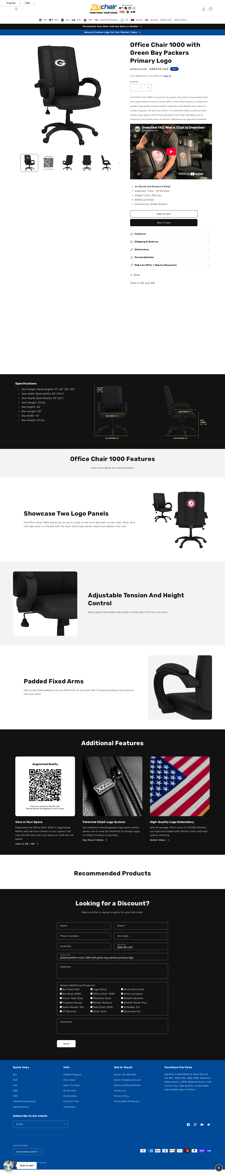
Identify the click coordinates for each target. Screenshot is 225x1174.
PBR (15, 1096)
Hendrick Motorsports (24, 1101)
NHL (15, 1085)
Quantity (134, 82)
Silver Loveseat (133, 993)
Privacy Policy (121, 1096)
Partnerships (70, 1096)
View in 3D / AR (24, 843)
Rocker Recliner (102, 1002)
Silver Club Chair (134, 989)
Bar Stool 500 (71, 989)
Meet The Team (72, 1085)
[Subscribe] (64, 1124)
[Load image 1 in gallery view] (29, 163)
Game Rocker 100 (73, 1007)
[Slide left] (16, 162)
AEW (15, 1090)
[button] (16, 9)
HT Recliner (70, 1011)
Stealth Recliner (134, 998)
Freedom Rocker (72, 1002)
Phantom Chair (102, 998)
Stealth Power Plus (135, 1002)
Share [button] (137, 275)
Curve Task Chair (73, 998)
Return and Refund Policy (127, 1085)
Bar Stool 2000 (72, 993)
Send (66, 1043)
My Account (70, 1090)
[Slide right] (119, 162)
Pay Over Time (71, 1101)
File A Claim (70, 1080)
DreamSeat (69, 1107)
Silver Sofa (100, 1011)
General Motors (21, 1107)
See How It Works (93, 840)
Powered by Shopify (38, 1163)
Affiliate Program (72, 1074)
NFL (15, 1074)
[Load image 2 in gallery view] (48, 163)
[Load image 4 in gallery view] (87, 163)
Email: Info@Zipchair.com (127, 1080)
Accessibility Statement (126, 1101)
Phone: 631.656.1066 (125, 1074)
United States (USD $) (26, 1152)
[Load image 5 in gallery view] (106, 163)
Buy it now (163, 222)
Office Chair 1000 (104, 993)
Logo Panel (100, 989)
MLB (15, 1080)
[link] (112, 411)
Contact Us (120, 1090)
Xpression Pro (132, 1011)
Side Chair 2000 (103, 1007)
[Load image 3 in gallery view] (68, 163)
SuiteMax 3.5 (132, 1007)
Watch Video (157, 840)
